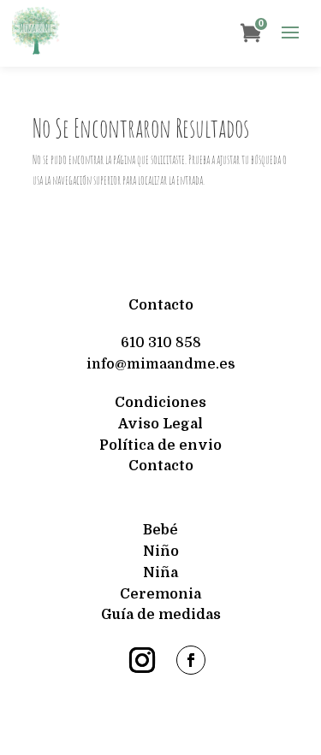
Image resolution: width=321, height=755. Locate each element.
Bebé (160, 530)
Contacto (160, 305)
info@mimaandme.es (160, 364)
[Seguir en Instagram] (142, 660)
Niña (160, 573)
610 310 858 (161, 343)
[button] (290, 33)
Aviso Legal (160, 424)
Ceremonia (160, 594)
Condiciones (160, 402)
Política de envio (160, 445)
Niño (161, 551)
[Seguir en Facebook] (190, 660)
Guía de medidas (161, 614)
